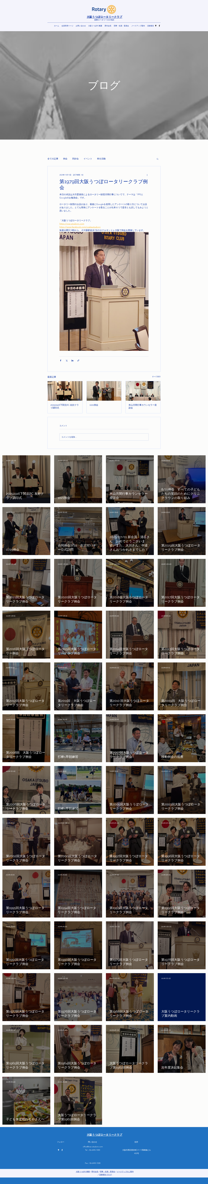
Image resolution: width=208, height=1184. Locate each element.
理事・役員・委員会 (107, 1172)
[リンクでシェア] (78, 360)
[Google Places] (156, 26)
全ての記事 (52, 158)
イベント (88, 158)
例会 (65, 158)
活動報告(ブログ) (105, 1175)
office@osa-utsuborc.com (93, 1146)
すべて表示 (156, 376)
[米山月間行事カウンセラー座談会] (143, 391)
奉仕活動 (101, 158)
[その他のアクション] (147, 174)
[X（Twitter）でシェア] (66, 360)
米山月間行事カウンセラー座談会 (143, 406)
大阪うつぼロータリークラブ (104, 16)
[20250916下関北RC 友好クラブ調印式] (65, 391)
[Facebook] (159, 26)
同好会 (75, 158)
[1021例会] (104, 391)
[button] (157, 159)
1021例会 (94, 405)
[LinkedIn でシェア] (72, 360)
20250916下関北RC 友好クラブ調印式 (64, 406)
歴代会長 (94, 1172)
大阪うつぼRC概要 (83, 1172)
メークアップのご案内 (125, 1172)
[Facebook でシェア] (60, 360)
